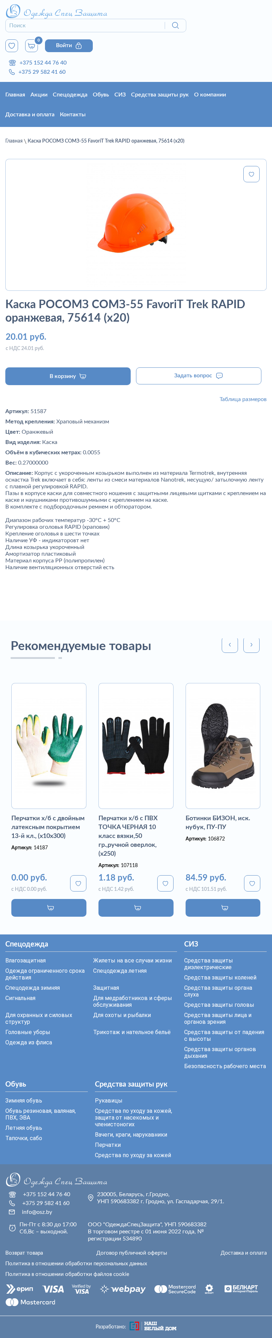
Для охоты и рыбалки (122, 1015)
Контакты (73, 114)
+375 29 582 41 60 (42, 72)
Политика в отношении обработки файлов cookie (67, 1274)
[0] (11, 45)
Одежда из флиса (28, 1042)
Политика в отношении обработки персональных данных (76, 1263)
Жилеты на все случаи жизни (132, 960)
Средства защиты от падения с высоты (224, 1035)
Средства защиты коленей (220, 977)
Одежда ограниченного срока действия (45, 974)
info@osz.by (37, 1212)
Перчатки (108, 1145)
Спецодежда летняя (120, 970)
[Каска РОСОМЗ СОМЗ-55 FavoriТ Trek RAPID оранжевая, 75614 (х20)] (136, 225)
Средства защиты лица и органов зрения (217, 1018)
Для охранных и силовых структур (38, 1018)
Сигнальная (20, 998)
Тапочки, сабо (23, 1138)
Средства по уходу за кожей (133, 1155)
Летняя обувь (23, 1128)
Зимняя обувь (23, 1100)
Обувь (101, 95)
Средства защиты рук (160, 95)
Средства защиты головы (219, 1004)
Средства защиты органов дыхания (220, 1052)
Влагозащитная (25, 960)
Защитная (106, 987)
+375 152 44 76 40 (43, 63)
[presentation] (230, 645)
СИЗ (120, 95)
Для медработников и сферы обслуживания (132, 1001)
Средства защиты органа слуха (218, 991)
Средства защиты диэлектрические (208, 964)
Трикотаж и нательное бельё (132, 1032)
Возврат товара (24, 1253)
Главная (15, 95)
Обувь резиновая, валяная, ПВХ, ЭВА (40, 1114)
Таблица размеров (243, 399)
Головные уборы (27, 1032)
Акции (38, 95)
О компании (210, 95)
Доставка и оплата (30, 114)
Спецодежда (70, 95)
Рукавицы (109, 1100)
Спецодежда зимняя (32, 987)
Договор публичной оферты (131, 1253)
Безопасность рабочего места (225, 1066)
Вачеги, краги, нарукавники (131, 1134)
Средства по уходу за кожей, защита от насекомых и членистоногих (133, 1117)
